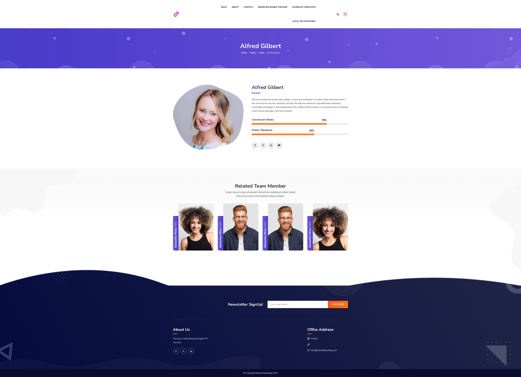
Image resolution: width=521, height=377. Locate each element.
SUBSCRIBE (338, 304)
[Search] (338, 14)
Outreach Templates (304, 7)
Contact (248, 7)
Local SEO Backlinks (304, 21)
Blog (224, 7)
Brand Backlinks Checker (272, 7)
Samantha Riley (175, 238)
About (235, 7)
